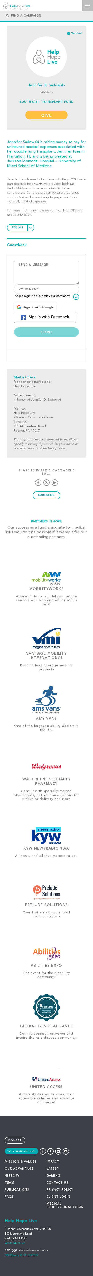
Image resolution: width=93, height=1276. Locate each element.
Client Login (58, 1196)
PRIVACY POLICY (59, 1189)
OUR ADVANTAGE (19, 1168)
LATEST (52, 1168)
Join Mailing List (21, 1151)
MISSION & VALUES (21, 1161)
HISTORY (12, 1175)
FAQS (9, 1196)
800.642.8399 (16, 1243)
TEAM (9, 1182)
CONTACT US (57, 1182)
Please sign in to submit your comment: (42, 296)
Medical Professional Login (65, 1205)
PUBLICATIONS (17, 1189)
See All (18, 228)
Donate (15, 1141)
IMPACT (52, 1161)
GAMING (53, 1175)
